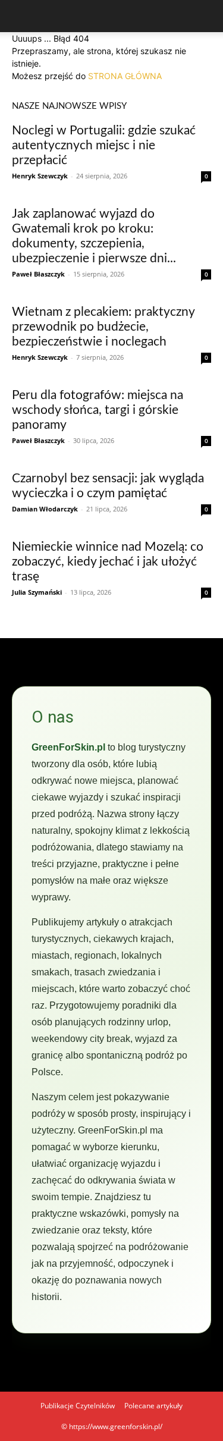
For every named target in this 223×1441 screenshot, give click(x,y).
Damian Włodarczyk (45, 508)
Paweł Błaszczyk (38, 273)
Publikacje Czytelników (77, 1406)
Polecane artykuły (153, 1406)
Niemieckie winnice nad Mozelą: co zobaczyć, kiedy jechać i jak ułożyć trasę (107, 562)
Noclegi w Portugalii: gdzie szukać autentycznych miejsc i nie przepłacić (104, 145)
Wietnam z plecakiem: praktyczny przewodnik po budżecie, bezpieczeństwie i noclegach (103, 327)
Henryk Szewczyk (40, 175)
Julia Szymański (37, 592)
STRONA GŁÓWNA (125, 76)
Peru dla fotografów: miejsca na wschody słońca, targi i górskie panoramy (97, 410)
